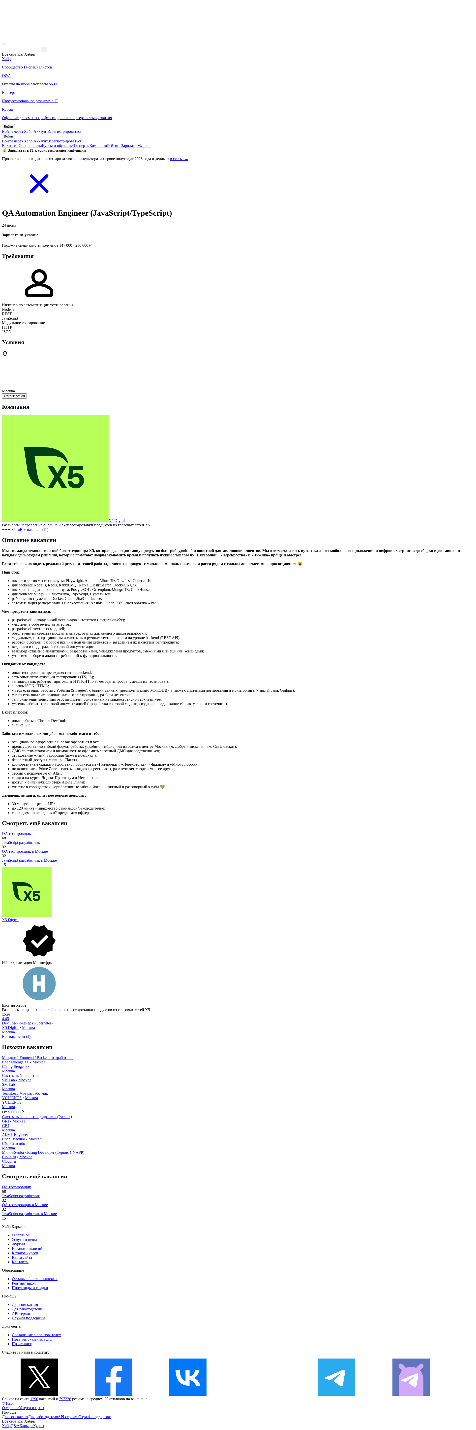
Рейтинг (114, 145)
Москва (28, 1027)
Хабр (6, 1426)
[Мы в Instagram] (262, 1394)
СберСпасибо (13, 1139)
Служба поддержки (28, 1318)
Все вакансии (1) (34, 529)
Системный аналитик (20, 1075)
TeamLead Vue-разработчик (25, 1093)
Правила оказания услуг (32, 1339)
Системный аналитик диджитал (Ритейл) (37, 1117)
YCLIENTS (12, 1098)
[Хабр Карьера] (21, 49)
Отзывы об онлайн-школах (35, 1279)
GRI (5, 1121)
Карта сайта (22, 1257)
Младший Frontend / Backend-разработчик (37, 1057)
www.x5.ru (11, 529)
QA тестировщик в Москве (25, 851)
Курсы (38, 1426)
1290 (34, 1399)
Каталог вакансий (27, 1248)
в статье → (179, 159)
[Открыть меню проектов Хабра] (4, 43)
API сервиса (22, 1313)
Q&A (15, 1426)
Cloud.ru (9, 1157)
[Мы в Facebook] (113, 1394)
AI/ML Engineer (15, 1134)
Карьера (26, 1426)
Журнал (143, 145)
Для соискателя (25, 1304)
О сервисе (20, 1235)
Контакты (20, 1262)
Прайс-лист (21, 1344)
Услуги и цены (24, 1239)
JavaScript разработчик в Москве (29, 860)
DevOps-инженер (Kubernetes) (27, 1023)
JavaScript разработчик (21, 842)
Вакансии (10, 145)
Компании (98, 145)
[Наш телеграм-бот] (411, 1394)
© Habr (8, 1403)
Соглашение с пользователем (36, 1335)
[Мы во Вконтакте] (188, 1394)
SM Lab (8, 1080)
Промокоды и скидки (30, 1288)
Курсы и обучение (57, 145)
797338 (65, 1399)
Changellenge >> (15, 1062)
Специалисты (30, 145)
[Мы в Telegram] (336, 1394)
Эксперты (81, 145)
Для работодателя (27, 1309)
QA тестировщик (16, 833)
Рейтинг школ (24, 1283)
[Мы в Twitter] (39, 1394)
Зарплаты (129, 145)
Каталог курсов (25, 1253)
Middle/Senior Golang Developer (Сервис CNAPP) (43, 1152)
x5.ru (6, 1014)
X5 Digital (117, 520)
